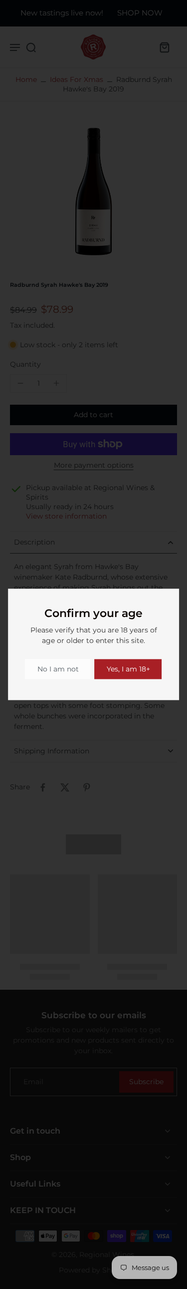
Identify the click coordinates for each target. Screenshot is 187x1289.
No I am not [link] (58, 669)
